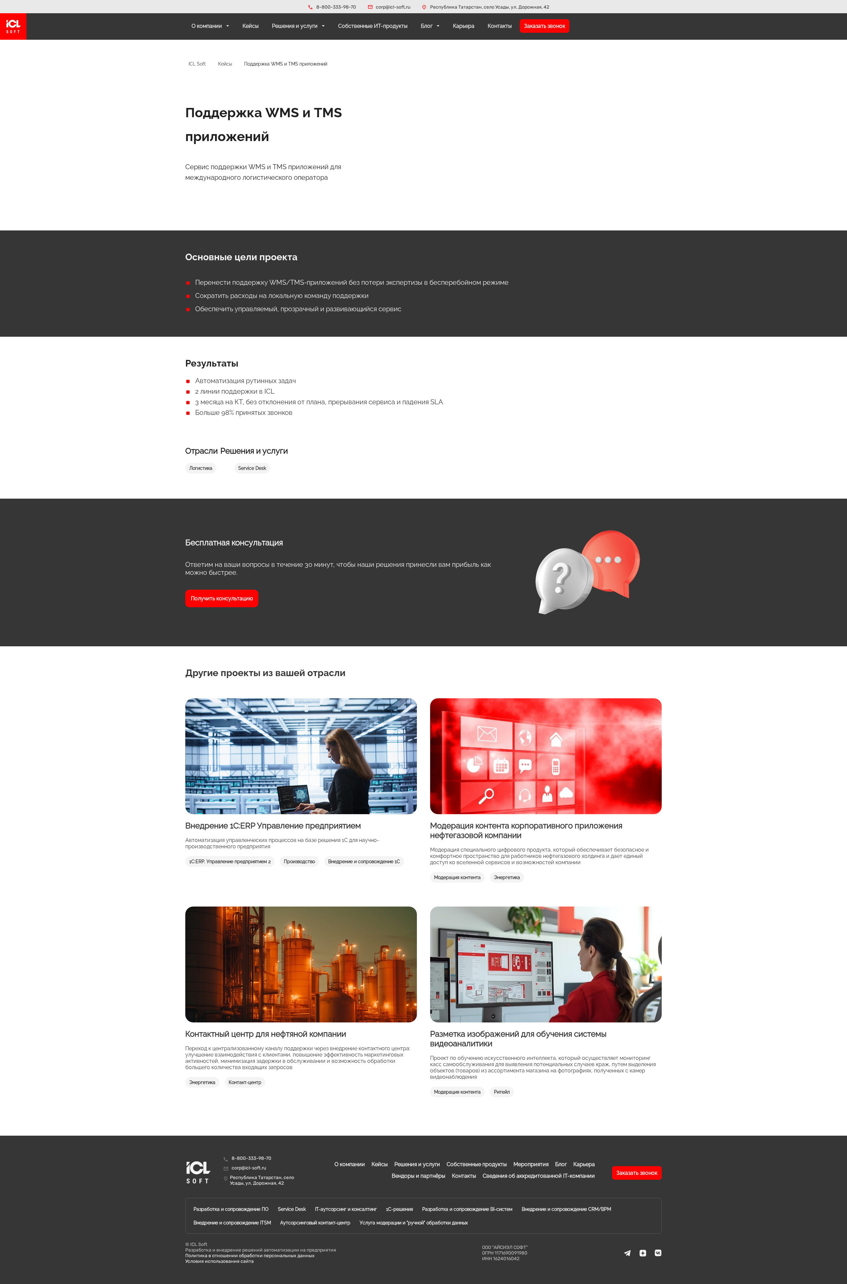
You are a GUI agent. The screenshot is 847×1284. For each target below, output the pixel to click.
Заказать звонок (544, 26)
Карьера (463, 26)
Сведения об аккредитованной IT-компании (539, 1176)
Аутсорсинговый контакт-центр (315, 1222)
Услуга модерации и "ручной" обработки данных (414, 1222)
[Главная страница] (13, 26)
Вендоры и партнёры (418, 1176)
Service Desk (292, 1209)
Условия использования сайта (219, 1261)
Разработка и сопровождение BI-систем (467, 1209)
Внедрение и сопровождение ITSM (232, 1222)
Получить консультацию (222, 598)
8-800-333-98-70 (336, 7)
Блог (427, 26)
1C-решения (399, 1209)
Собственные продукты (477, 1164)
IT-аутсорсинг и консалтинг (346, 1209)
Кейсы (251, 26)
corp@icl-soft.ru (393, 7)
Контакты (500, 26)
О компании (207, 26)
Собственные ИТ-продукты (373, 26)
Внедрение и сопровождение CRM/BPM (566, 1209)
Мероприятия (531, 1164)
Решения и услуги (295, 26)
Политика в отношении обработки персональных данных (250, 1256)
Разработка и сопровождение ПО (231, 1209)
